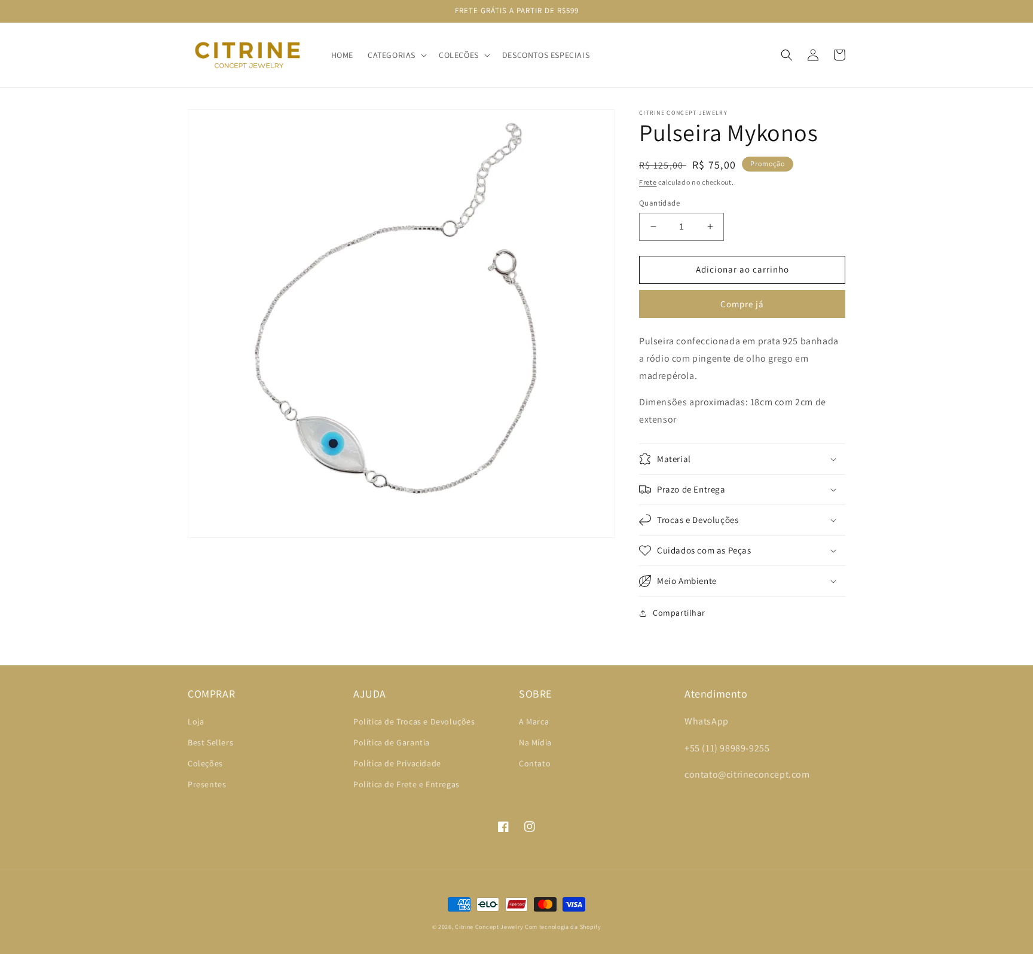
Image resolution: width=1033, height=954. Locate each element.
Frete (648, 182)
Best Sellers (210, 742)
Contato (535, 763)
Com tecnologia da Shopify (563, 927)
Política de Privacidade (397, 763)
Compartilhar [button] (679, 612)
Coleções (205, 763)
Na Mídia (535, 742)
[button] (396, 55)
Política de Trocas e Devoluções (414, 721)
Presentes (207, 784)
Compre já (742, 304)
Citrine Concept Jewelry (489, 927)
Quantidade (659, 203)
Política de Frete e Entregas (406, 784)
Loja (196, 721)
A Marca (534, 721)
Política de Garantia (391, 742)
